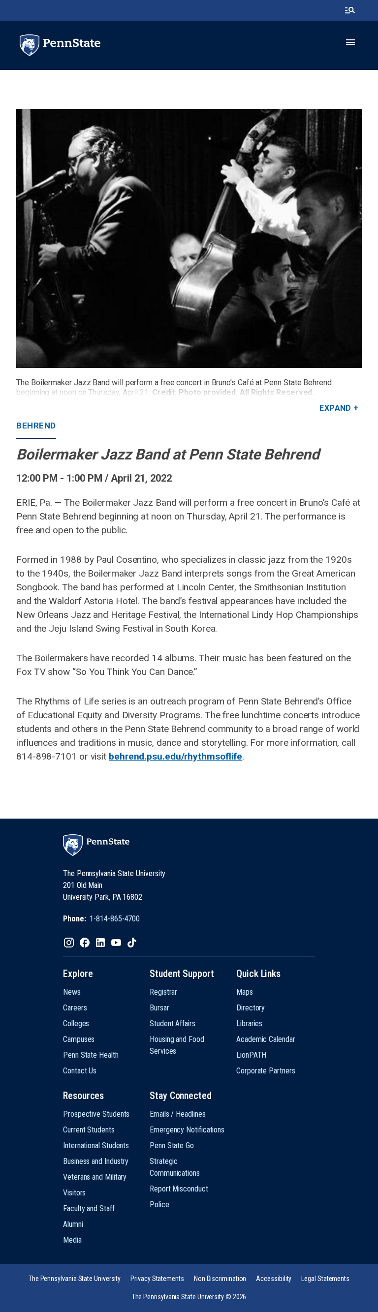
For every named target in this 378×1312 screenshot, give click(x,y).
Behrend (36, 425)
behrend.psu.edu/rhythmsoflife (175, 756)
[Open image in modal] (189, 238)
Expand (335, 408)
